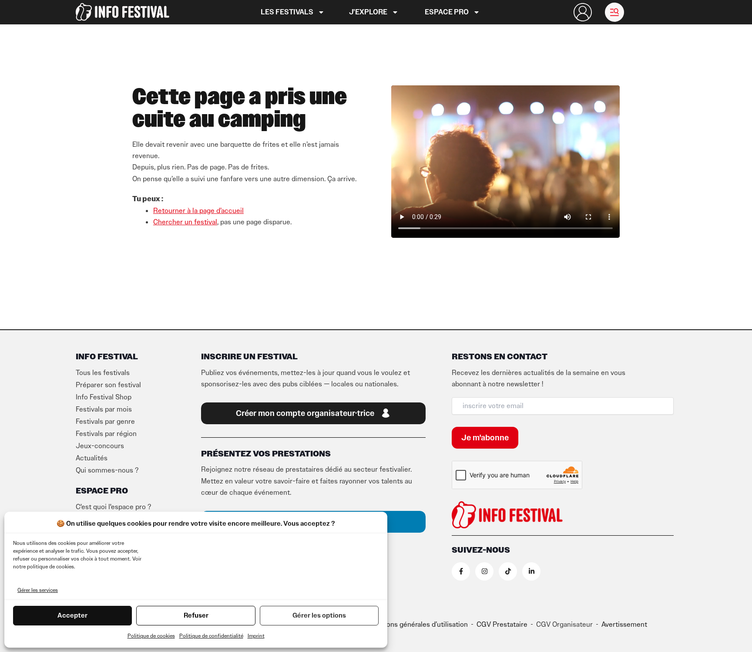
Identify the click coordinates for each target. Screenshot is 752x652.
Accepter (72, 615)
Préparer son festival (108, 385)
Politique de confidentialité (211, 635)
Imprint (256, 635)
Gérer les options (319, 615)
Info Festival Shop (103, 397)
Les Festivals (287, 12)
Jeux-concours (100, 446)
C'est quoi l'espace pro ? (113, 507)
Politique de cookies (151, 635)
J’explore (368, 12)
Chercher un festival (185, 222)
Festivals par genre (105, 421)
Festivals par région (106, 434)
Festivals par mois (104, 409)
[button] (614, 12)
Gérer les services (37, 590)
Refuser (196, 615)
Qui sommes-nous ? (107, 470)
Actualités (91, 458)
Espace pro (447, 12)
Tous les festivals (103, 373)
